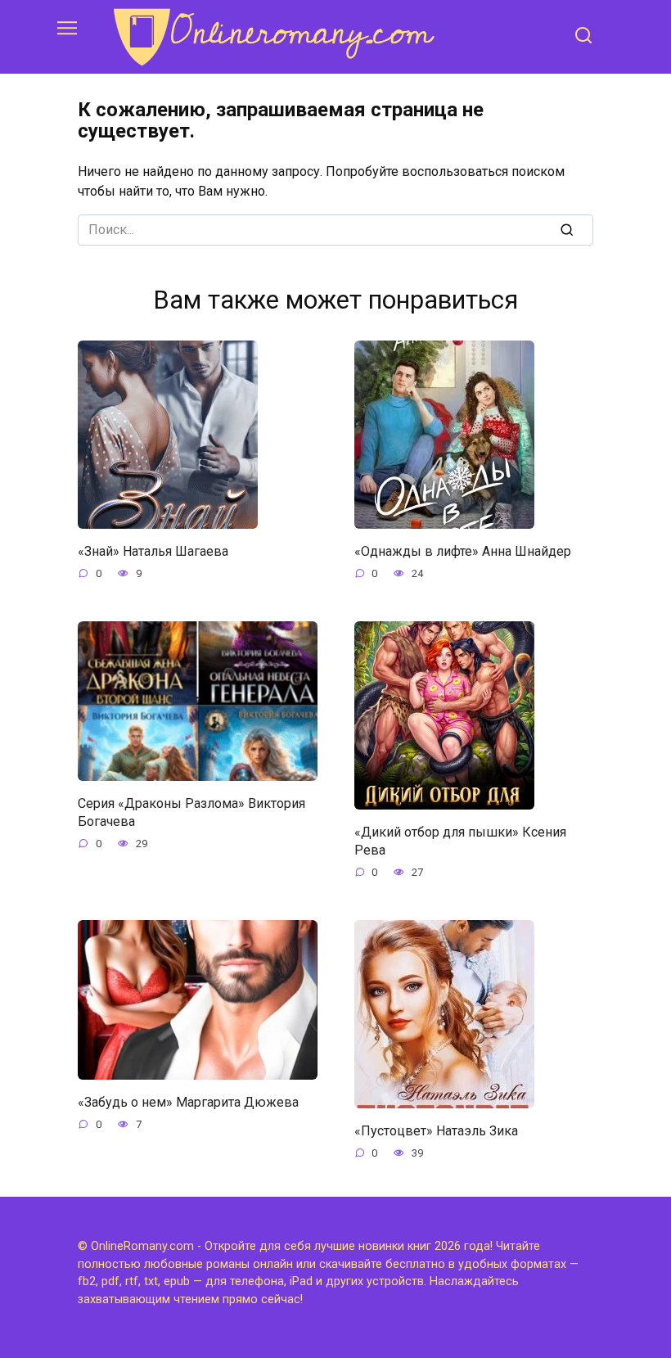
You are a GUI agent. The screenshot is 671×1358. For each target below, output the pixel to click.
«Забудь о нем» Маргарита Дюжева (188, 1101)
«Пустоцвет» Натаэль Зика (436, 1130)
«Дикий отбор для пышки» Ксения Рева (460, 840)
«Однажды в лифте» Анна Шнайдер (462, 550)
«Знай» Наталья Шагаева (153, 550)
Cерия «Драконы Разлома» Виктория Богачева (191, 811)
